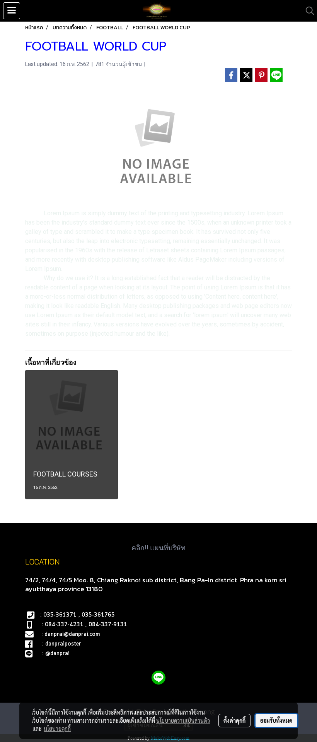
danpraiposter (63, 644)
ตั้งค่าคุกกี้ (234, 720)
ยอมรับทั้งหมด (276, 720)
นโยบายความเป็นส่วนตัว (183, 720)
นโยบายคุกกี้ (57, 728)
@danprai (57, 653)
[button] (307, 11)
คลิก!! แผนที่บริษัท (158, 548)
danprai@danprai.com (72, 634)
